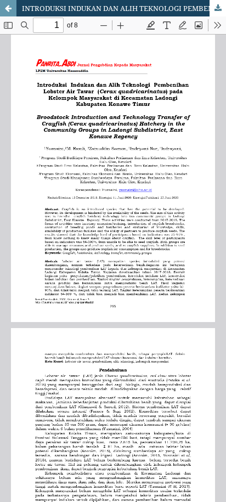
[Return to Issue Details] (8, 8)
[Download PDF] (218, 8)
